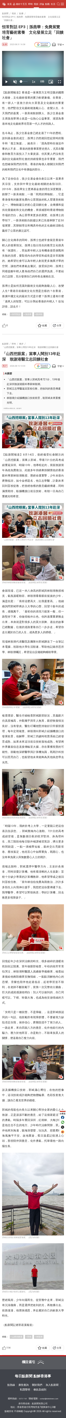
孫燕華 (28, 314)
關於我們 (37, 1385)
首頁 (9, 4)
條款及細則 (39, 1389)
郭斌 (29, 1337)
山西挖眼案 (17, 1337)
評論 (42, 4)
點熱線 (11, 1385)
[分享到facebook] (62, 1117)
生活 (53, 4)
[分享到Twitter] (62, 1127)
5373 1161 (23, 1399)
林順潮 (39, 1337)
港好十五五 (21, 4)
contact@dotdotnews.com (49, 1399)
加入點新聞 (52, 1385)
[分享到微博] (62, 1132)
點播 (5, 44)
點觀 (47, 4)
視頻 (36, 4)
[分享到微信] (62, 1122)
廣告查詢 (23, 1385)
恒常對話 (16, 314)
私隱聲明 (25, 1389)
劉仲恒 (39, 314)
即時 (30, 4)
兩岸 (5, 366)
